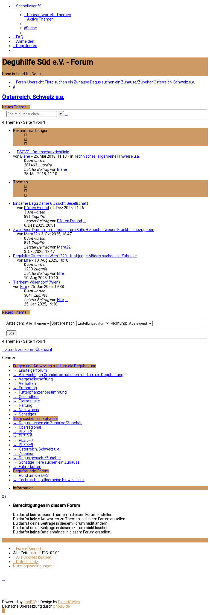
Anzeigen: (15, 323)
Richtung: (119, 323)
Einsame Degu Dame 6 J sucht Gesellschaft (50, 203)
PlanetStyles (69, 602)
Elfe (27, 260)
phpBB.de (61, 606)
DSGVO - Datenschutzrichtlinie (43, 152)
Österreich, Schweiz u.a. (33, 97)
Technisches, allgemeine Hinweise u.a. (107, 156)
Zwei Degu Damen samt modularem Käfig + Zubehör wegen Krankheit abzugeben (83, 229)
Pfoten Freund (36, 208)
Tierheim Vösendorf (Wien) (36, 282)
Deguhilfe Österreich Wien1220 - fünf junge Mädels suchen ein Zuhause (75, 256)
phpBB (29, 602)
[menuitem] (47, 15)
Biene (25, 156)
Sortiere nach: (63, 323)
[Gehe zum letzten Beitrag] (69, 169)
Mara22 (30, 234)
